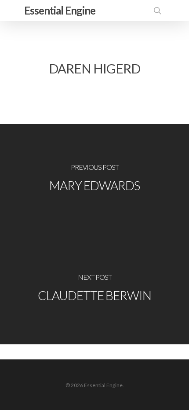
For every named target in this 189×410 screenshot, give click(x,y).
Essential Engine (59, 10)
